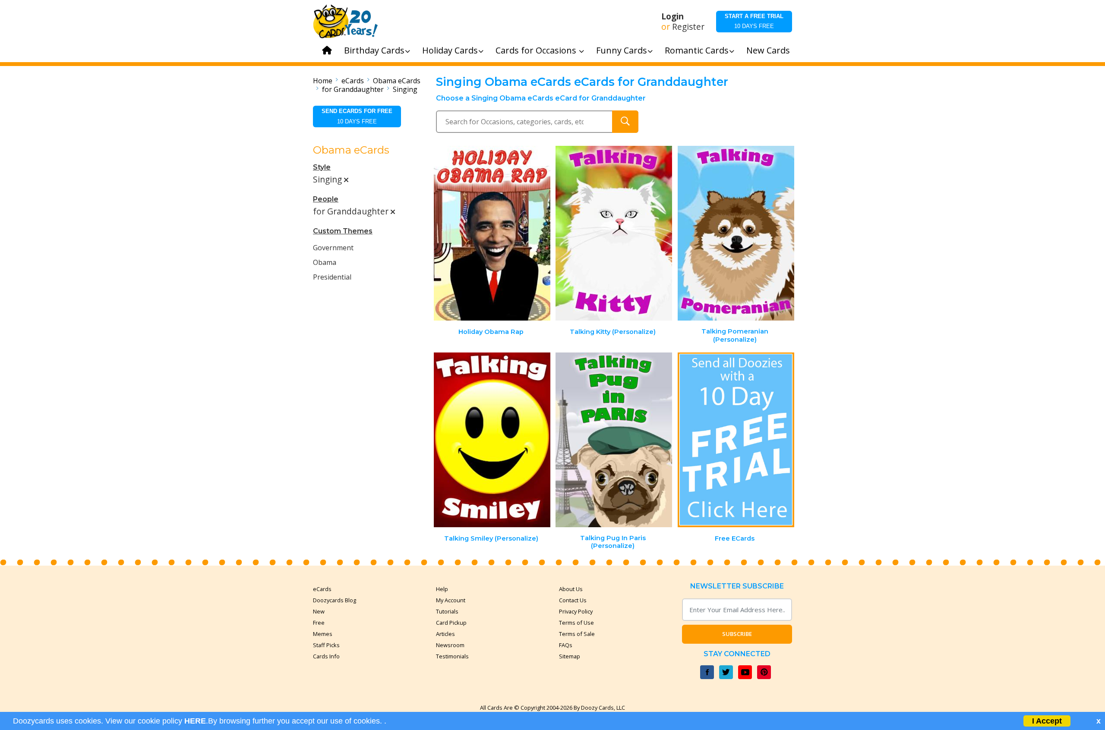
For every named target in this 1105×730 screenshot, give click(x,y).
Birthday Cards (374, 50)
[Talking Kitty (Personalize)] (614, 233)
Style (322, 167)
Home (322, 80)
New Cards (768, 50)
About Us (571, 588)
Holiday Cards (450, 50)
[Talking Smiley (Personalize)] (492, 439)
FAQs (565, 645)
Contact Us (573, 600)
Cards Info (326, 656)
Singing (405, 89)
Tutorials (447, 611)
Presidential (332, 277)
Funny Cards (621, 50)
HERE (195, 721)
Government (333, 247)
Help (442, 588)
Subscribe (737, 634)
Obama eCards (396, 80)
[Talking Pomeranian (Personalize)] (736, 233)
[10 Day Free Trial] (736, 439)
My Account (450, 600)
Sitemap (569, 656)
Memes (322, 633)
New (319, 611)
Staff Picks (326, 645)
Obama (324, 262)
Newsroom (450, 645)
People (325, 199)
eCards (352, 80)
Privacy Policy (576, 611)
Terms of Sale (577, 633)
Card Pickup (451, 622)
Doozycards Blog (334, 600)
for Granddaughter (353, 89)
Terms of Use (576, 622)
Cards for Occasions (537, 50)
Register (688, 27)
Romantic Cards (697, 50)
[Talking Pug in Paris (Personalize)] (614, 439)
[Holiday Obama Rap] (492, 233)
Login (672, 16)
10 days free (754, 21)
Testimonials (452, 656)
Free (319, 622)
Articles (445, 633)
